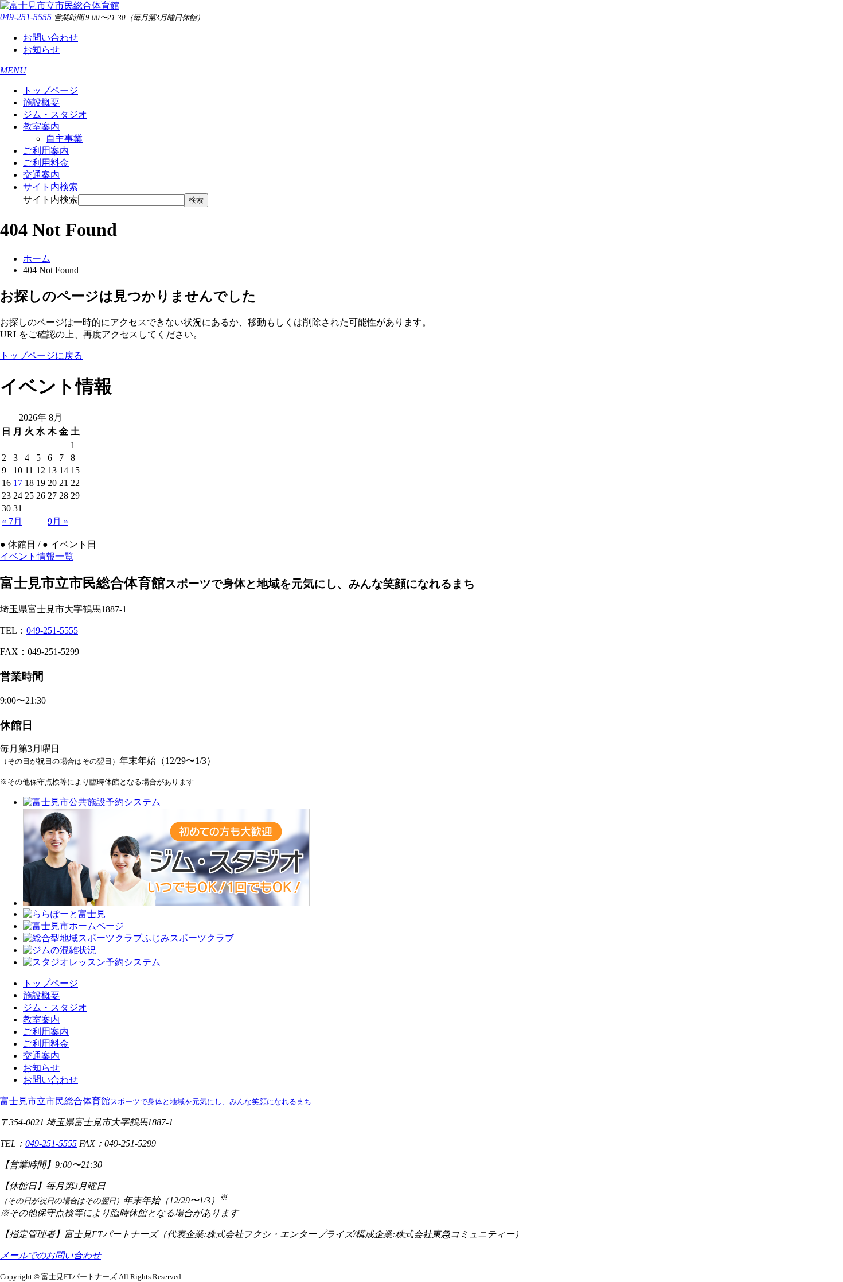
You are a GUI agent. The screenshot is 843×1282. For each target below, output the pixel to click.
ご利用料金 (46, 163)
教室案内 (41, 126)
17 (17, 483)
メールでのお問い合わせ (50, 1255)
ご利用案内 (46, 151)
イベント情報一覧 (36, 556)
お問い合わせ (50, 37)
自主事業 (64, 138)
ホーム (36, 258)
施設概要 (41, 102)
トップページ (50, 90)
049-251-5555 (26, 17)
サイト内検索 (50, 199)
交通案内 (41, 175)
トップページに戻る (41, 355)
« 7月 (12, 521)
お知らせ (41, 50)
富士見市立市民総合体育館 (155, 1101)
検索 (196, 200)
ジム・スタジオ (55, 114)
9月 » (58, 521)
